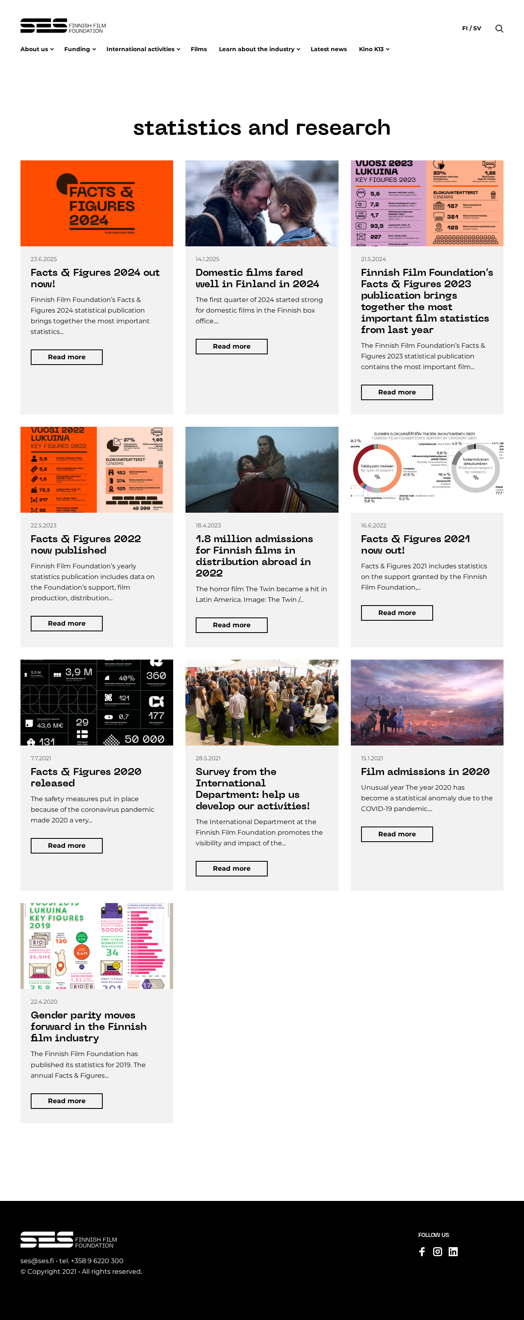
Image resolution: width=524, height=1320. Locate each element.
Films (199, 49)
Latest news (329, 49)
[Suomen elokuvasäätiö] (63, 25)
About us (34, 49)
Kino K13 (371, 49)
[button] (499, 16)
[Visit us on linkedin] (453, 1251)
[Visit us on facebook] (422, 1251)
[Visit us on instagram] (437, 1251)
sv (476, 28)
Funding (77, 49)
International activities (140, 49)
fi (466, 28)
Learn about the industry (256, 49)
